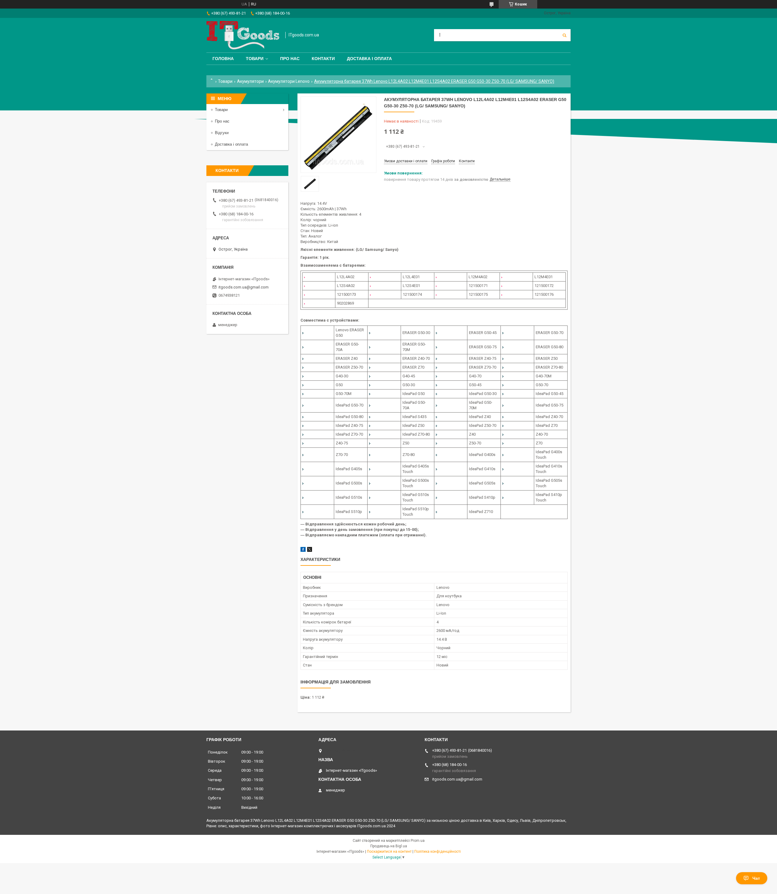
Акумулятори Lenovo (289, 81)
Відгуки (222, 132)
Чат (756, 878)
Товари (254, 58)
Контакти (323, 58)
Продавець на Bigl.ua (388, 846)
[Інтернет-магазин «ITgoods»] (242, 35)
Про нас (290, 58)
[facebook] (303, 550)
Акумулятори (250, 81)
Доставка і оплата (369, 58)
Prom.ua (418, 840)
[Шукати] (564, 35)
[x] (309, 550)
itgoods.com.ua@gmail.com (244, 287)
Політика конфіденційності (437, 851)
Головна (223, 58)
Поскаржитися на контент (389, 851)
